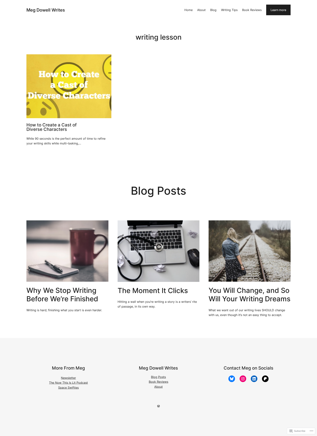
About (158, 386)
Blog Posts (158, 377)
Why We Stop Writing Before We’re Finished (62, 294)
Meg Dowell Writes (45, 10)
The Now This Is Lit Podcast (68, 382)
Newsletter (68, 378)
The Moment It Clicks (153, 290)
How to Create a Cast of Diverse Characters (51, 127)
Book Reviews (158, 382)
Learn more (278, 10)
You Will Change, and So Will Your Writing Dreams (249, 294)
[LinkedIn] (254, 378)
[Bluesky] (231, 378)
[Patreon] (265, 378)
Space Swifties (68, 387)
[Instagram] (243, 378)
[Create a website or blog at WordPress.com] (158, 406)
